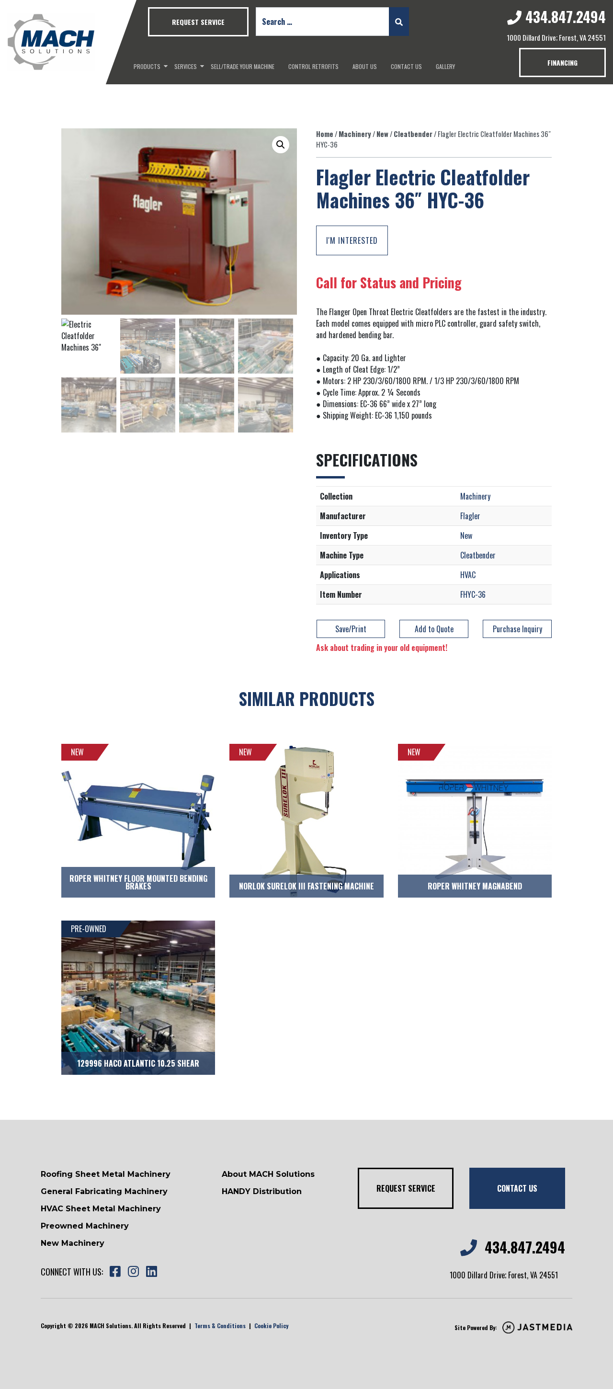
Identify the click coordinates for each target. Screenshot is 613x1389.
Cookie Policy (271, 1325)
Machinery (355, 133)
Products (147, 66)
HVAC (468, 575)
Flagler (470, 516)
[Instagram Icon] (133, 1272)
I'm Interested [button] (352, 240)
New (382, 133)
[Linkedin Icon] (151, 1272)
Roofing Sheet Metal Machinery (105, 1174)
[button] (280, 144)
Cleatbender (413, 133)
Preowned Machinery (85, 1225)
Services (185, 66)
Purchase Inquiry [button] (517, 629)
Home (324, 133)
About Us (364, 66)
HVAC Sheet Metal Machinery (101, 1208)
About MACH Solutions (268, 1174)
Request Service (198, 22)
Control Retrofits (313, 66)
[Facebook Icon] (115, 1272)
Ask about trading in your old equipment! (381, 647)
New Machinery (72, 1243)
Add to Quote (434, 629)
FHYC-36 (473, 594)
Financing (562, 62)
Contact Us (406, 66)
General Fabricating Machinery (104, 1191)
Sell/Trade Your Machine (242, 66)
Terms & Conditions (220, 1325)
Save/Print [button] (350, 629)
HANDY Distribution (262, 1191)
